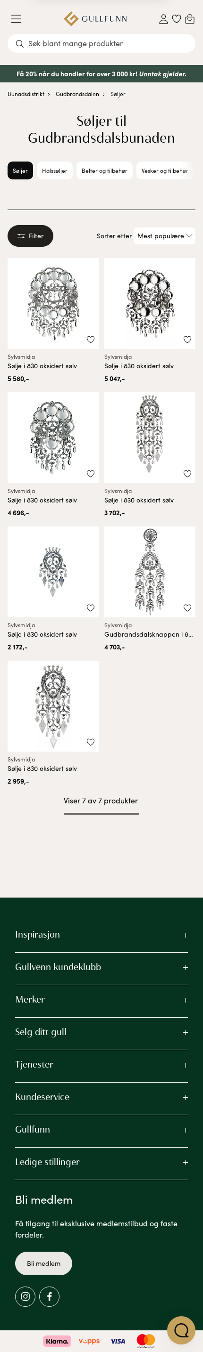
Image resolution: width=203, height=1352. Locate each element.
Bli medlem (43, 1263)
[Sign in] (163, 19)
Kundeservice (42, 1096)
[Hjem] (95, 18)
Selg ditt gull (41, 1031)
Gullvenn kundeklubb (58, 966)
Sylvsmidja (21, 356)
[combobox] (101, 43)
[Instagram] (25, 1297)
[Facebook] (49, 1297)
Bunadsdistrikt (26, 93)
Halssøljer (55, 170)
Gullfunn (32, 1129)
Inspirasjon (37, 934)
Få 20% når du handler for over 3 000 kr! (77, 73)
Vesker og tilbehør (165, 170)
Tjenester (34, 1064)
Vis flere (101, 838)
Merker (30, 999)
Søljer (118, 93)
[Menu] (20, 18)
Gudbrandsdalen (77, 93)
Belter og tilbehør (104, 170)
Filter (36, 235)
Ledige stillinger (47, 1161)
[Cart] (189, 18)
